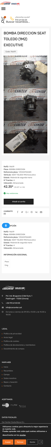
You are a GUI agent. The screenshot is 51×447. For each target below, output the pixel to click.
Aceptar (8, 442)
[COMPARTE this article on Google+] (26, 212)
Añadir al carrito (18, 202)
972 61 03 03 (21, 20)
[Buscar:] (22, 22)
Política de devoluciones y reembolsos (19, 345)
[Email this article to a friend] (40, 212)
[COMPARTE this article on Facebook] (17, 212)
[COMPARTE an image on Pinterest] (31, 212)
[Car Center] (13, 3)
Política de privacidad (12, 334)
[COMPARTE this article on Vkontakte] (36, 212)
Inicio (6, 367)
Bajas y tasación (10, 382)
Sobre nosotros (10, 378)
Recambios (8, 371)
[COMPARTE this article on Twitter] (22, 212)
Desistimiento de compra (14, 349)
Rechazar (20, 442)
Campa (7, 374)
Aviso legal (8, 337)
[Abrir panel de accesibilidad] (6, 225)
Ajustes (32, 442)
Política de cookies (11, 341)
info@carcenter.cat (14, 307)
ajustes (23, 435)
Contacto (7, 386)
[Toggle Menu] (3, 9)
